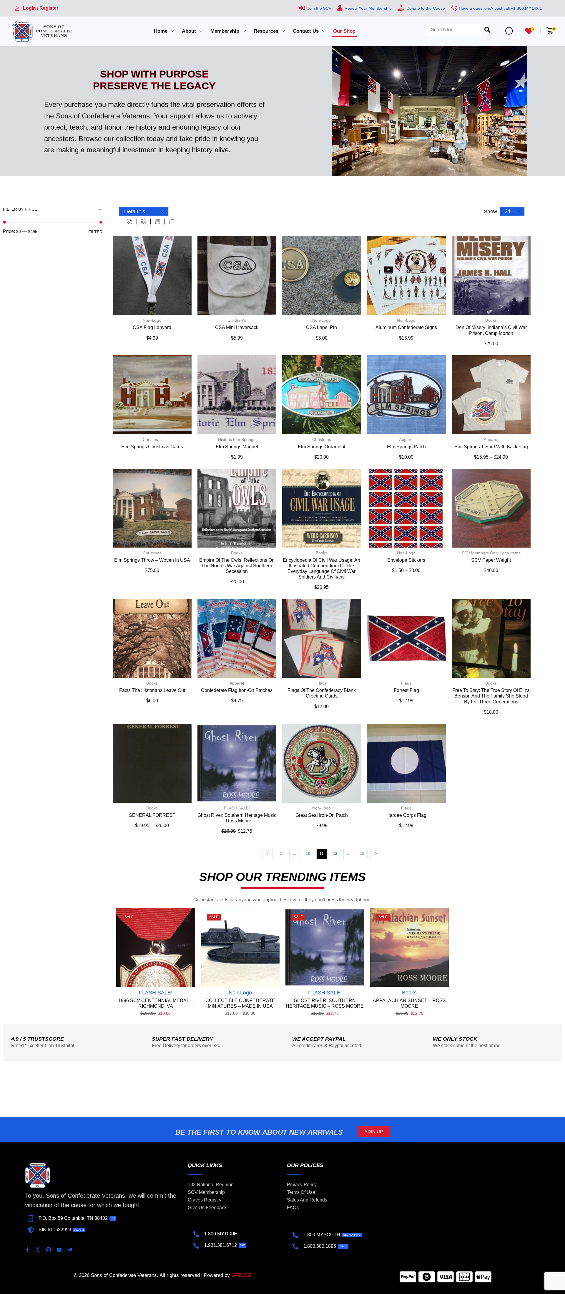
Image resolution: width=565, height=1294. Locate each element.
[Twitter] (38, 1249)
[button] (36, 8)
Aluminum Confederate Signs (406, 327)
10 (308, 854)
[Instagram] (48, 1249)
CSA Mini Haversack (236, 327)
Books (491, 320)
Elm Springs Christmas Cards (152, 446)
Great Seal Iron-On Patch (321, 815)
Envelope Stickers (406, 560)
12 (335, 854)
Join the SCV (319, 8)
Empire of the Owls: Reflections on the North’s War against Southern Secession (237, 566)
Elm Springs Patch (406, 446)
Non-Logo (152, 320)
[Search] (487, 31)
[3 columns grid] (143, 221)
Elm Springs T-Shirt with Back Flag (491, 446)
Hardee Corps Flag (406, 815)
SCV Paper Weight (491, 560)
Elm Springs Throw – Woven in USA (152, 560)
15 (362, 854)
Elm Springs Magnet (237, 446)
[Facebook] (27, 1249)
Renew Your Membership (368, 8)
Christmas (152, 439)
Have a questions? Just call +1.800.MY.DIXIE (500, 8)
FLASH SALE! (237, 808)
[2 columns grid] (129, 221)
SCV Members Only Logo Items (491, 553)
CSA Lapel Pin (321, 327)
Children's (236, 320)
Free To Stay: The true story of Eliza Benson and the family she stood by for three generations (491, 696)
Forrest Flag (406, 690)
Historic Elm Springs (236, 439)
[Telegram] (69, 1249)
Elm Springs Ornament (321, 446)
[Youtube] (59, 1249)
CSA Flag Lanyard (152, 327)
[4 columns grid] (157, 221)
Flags (321, 683)
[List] (171, 221)
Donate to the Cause (425, 8)
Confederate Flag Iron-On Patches (236, 690)
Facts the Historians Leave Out (152, 690)
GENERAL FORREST (152, 815)
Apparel (406, 439)
